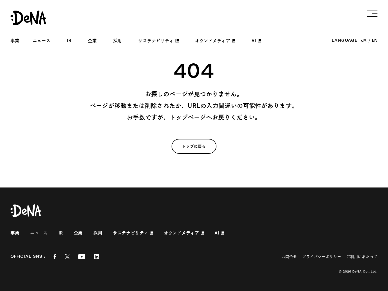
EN (374, 41)
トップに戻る (194, 146)
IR (69, 41)
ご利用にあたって (361, 257)
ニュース (41, 41)
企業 (92, 41)
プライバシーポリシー (321, 257)
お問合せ (289, 257)
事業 (15, 41)
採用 (117, 41)
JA (364, 41)
